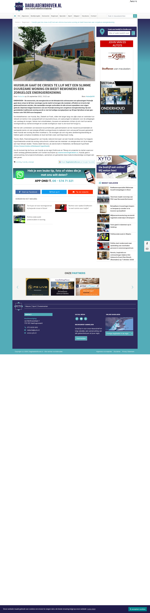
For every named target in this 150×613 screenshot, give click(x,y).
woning (19, 162)
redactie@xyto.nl (33, 330)
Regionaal (54, 16)
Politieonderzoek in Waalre (120, 234)
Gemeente (45, 16)
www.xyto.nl (31, 333)
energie (31, 162)
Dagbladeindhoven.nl (43, 5)
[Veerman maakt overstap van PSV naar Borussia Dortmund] (103, 200)
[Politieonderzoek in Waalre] (103, 237)
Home (17, 22)
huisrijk (25, 162)
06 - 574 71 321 (62, 180)
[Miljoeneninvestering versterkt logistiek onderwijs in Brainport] (103, 218)
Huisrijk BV (90, 96)
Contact (93, 16)
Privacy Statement (128, 351)
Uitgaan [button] (76, 16)
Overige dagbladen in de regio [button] (117, 333)
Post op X (55, 192)
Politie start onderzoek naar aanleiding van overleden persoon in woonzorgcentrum (121, 245)
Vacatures (85, 16)
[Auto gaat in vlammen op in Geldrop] (103, 227)
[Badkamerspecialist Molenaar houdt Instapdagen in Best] (103, 190)
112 (19, 16)
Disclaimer (117, 351)
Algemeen (25, 16)
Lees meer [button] (91, 609)
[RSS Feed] (86, 319)
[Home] (15, 16)
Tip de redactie (82, 192)
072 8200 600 (32, 327)
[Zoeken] (135, 16)
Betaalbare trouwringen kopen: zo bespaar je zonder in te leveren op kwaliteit (122, 208)
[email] (147, 249)
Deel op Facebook (29, 192)
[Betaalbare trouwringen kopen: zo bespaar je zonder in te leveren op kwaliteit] (103, 209)
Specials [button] (62, 16)
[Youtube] (81, 319)
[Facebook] (77, 319)
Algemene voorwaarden (104, 351)
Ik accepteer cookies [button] (137, 609)
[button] (15, 287)
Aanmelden (81, 338)
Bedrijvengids (35, 16)
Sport (70, 16)
